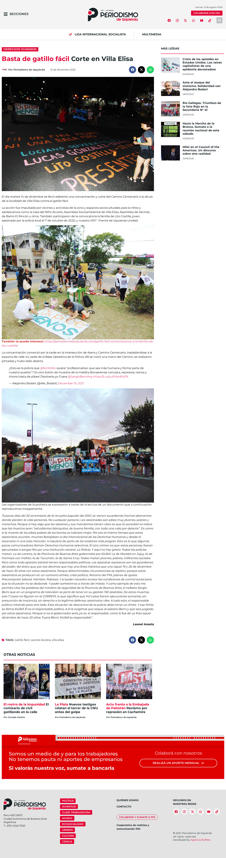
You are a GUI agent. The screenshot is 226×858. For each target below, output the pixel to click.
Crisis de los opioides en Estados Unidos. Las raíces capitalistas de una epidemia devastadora (202, 64)
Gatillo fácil (21, 640)
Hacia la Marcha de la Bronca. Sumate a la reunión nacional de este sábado (201, 128)
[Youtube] (201, 20)
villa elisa (58, 640)
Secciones (19, 14)
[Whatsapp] (193, 20)
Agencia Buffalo (200, 839)
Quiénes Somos (128, 800)
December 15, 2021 (71, 383)
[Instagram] (177, 20)
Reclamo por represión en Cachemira (127, 708)
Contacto (124, 806)
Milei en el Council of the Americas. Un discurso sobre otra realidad (201, 150)
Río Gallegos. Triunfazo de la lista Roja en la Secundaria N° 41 (202, 106)
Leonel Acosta (40, 640)
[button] (132, 69)
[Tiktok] (210, 20)
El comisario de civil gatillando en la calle (26, 708)
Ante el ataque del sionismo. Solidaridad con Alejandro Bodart (202, 86)
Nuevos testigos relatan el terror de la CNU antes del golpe (76, 708)
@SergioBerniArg (80, 376)
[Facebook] (169, 20)
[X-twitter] (185, 20)
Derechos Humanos (20, 49)
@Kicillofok (48, 368)
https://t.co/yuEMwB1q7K (110, 376)
